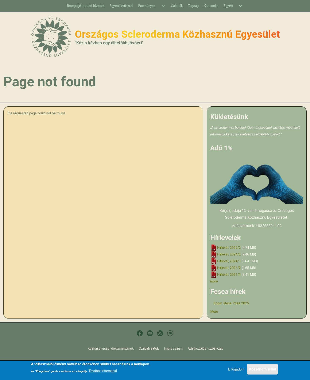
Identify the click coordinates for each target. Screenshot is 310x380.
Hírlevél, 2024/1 (229, 261)
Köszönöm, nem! (262, 369)
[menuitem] (85, 6)
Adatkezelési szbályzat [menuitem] (205, 349)
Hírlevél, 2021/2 (229, 268)
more (214, 281)
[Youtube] (150, 333)
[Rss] (160, 333)
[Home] (51, 37)
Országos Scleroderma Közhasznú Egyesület (177, 34)
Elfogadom (236, 369)
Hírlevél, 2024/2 (229, 254)
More (214, 312)
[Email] (170, 333)
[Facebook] (140, 333)
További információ (103, 370)
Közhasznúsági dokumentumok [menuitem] (111, 349)
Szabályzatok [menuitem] (149, 349)
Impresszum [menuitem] (173, 349)
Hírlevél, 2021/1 (229, 275)
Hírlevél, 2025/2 (229, 248)
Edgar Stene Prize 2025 (231, 303)
